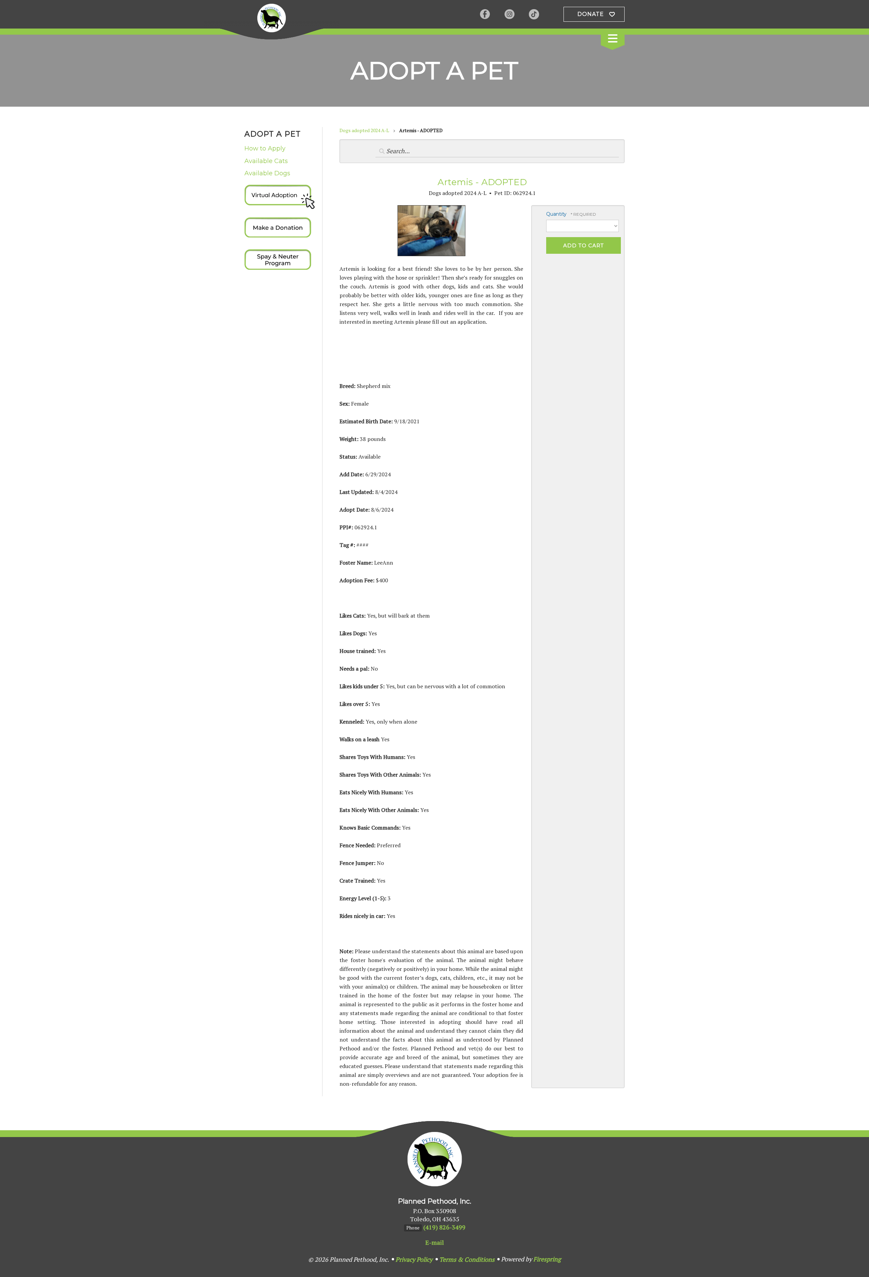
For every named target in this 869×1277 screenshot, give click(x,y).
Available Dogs (267, 173)
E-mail (434, 1242)
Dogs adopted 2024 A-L (364, 130)
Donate (590, 14)
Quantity (556, 214)
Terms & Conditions (467, 1259)
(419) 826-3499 (444, 1227)
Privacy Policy (413, 1259)
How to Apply (264, 148)
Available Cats (266, 161)
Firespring (547, 1259)
